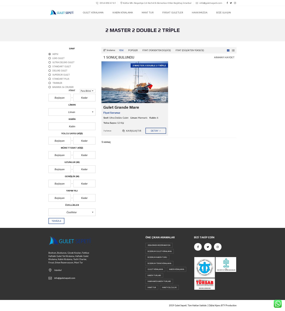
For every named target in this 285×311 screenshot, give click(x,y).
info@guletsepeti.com (210, 3)
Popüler (133, 50)
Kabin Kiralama (176, 269)
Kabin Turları (154, 275)
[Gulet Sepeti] (61, 12)
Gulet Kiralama (155, 269)
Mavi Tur (152, 287)
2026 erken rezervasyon (159, 245)
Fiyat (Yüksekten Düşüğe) (156, 50)
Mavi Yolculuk (169, 287)
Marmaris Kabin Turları (159, 281)
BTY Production (229, 305)
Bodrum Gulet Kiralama (160, 251)
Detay (155, 130)
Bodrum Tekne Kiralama (159, 263)
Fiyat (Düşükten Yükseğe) (190, 50)
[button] (87, 91)
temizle (56, 220)
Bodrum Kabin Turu (157, 257)
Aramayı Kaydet (224, 57)
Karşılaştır (133, 130)
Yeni (121, 50)
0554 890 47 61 (107, 3)
